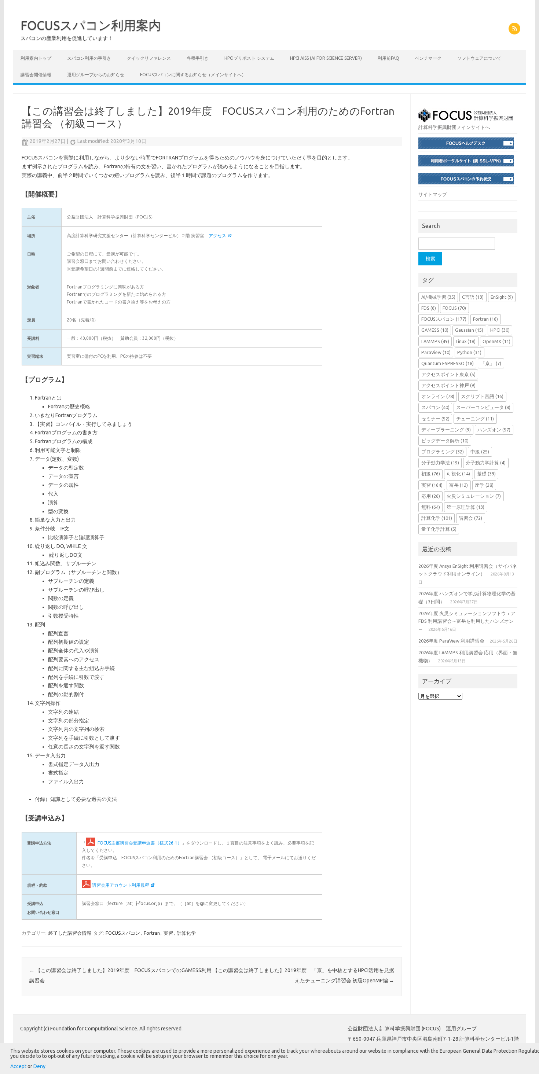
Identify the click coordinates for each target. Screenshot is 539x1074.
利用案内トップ (36, 58)
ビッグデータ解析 (445, 440)
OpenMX (496, 341)
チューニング (475, 418)
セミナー (435, 418)
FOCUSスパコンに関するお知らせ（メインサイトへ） (193, 74)
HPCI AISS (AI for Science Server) (326, 58)
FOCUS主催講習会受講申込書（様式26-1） (139, 843)
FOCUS (454, 307)
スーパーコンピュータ (483, 407)
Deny (39, 1066)
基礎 (486, 473)
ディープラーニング (446, 429)
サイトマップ (432, 194)
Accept (18, 1066)
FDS (428, 307)
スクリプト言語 (482, 396)
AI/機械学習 (438, 296)
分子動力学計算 (486, 462)
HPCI (500, 329)
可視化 (458, 473)
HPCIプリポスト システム (249, 58)
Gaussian (469, 329)
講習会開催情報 (36, 74)
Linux (466, 341)
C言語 (473, 296)
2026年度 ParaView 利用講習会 (451, 640)
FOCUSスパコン (123, 932)
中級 (479, 451)
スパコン (435, 407)
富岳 (458, 485)
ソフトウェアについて (479, 58)
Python (469, 352)
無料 (430, 507)
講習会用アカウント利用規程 (120, 885)
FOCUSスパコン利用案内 (91, 25)
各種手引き (198, 58)
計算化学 (186, 932)
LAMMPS (435, 341)
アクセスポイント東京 (448, 374)
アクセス (217, 235)
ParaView (436, 352)
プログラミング (442, 451)
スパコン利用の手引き (89, 58)
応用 (430, 496)
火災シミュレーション (474, 496)
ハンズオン (493, 429)
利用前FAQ (388, 58)
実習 (168, 932)
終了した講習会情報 (69, 932)
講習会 (470, 518)
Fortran (152, 932)
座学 (484, 485)
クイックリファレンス (149, 58)
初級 (430, 473)
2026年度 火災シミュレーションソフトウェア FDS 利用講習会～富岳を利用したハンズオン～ (467, 621)
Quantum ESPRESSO (447, 363)
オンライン (437, 396)
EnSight (502, 296)
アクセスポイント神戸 (448, 385)
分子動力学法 (440, 462)
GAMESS (434, 329)
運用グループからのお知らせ (95, 74)
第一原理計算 (465, 507)
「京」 (490, 363)
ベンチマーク (428, 58)
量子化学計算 (438, 529)
